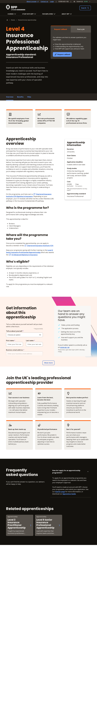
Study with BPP (28, 14)
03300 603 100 (63, 1)
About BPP (65, 14)
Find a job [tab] (80, 29)
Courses (11, 14)
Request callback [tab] (60, 29)
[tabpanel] (71, 45)
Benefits (20, 97)
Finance (13, 20)
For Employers (47, 14)
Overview (9, 97)
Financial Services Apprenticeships (27, 20)
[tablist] (71, 29)
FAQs (29, 97)
